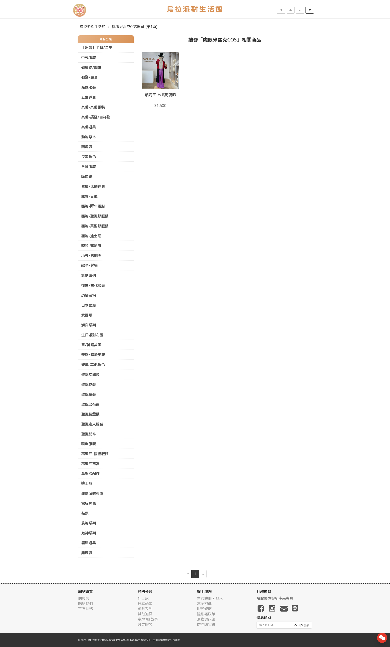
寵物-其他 (89, 196)
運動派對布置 (92, 493)
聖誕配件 (88, 434)
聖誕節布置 (90, 404)
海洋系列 (88, 325)
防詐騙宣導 (206, 624)
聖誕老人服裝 (92, 424)
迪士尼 (86, 483)
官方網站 (85, 608)
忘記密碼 (204, 603)
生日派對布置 (92, 335)
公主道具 (88, 97)
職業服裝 (88, 443)
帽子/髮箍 (89, 265)
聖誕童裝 (88, 394)
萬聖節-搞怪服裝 (94, 453)
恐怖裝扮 (88, 295)
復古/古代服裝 (93, 285)
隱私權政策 (206, 614)
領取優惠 (303, 625)
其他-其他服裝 (93, 107)
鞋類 (85, 513)
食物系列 (88, 523)
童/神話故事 (91, 344)
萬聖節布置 (90, 463)
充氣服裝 (88, 87)
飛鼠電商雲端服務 (165, 640)
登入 (219, 598)
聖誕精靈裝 (90, 414)
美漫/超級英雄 (93, 354)
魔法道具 (88, 542)
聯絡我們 (85, 603)
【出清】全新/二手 (96, 47)
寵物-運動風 (91, 245)
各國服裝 (88, 166)
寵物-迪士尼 (91, 236)
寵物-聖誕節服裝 (94, 216)
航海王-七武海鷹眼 (160, 94)
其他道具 (88, 127)
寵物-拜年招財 (93, 206)
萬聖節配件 (90, 473)
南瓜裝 (86, 146)
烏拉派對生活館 (92, 26)
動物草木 (88, 136)
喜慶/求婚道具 (93, 186)
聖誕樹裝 (88, 384)
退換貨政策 (206, 619)
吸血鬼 (86, 176)
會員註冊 (204, 598)
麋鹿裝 (86, 552)
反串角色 (88, 156)
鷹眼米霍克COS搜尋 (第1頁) (134, 26)
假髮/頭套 (89, 77)
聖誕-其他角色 (93, 364)
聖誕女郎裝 (90, 374)
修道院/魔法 (91, 67)
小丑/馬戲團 (91, 255)
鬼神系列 (88, 533)
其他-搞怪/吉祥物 (95, 117)
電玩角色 (88, 503)
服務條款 (204, 608)
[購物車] (310, 10)
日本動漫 (88, 305)
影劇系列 (88, 275)
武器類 (86, 315)
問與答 (83, 598)
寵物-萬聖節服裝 (94, 226)
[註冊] (291, 10)
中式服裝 (88, 57)
